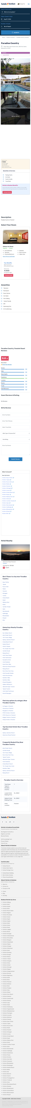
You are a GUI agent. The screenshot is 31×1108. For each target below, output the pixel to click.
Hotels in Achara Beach (8, 1090)
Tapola (4, 584)
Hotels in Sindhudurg (7, 1006)
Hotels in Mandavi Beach (8, 1067)
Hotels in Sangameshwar (8, 971)
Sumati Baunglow (7, 693)
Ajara (4, 609)
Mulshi (4, 589)
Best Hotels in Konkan (8, 875)
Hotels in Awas (6, 1082)
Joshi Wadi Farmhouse (8, 691)
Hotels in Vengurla (7, 960)
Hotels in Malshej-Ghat (7, 496)
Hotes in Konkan (17, 1098)
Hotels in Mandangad (8, 1065)
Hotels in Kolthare (7, 983)
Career (4, 891)
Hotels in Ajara (5, 503)
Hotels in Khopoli (6, 511)
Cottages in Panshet (8, 706)
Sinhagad (5, 593)
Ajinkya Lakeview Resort (9, 639)
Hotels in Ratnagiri (7, 967)
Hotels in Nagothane (7, 975)
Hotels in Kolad (6, 977)
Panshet (5, 591)
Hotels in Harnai (6, 925)
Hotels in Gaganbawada (8, 1009)
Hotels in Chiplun (7, 944)
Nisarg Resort (6, 653)
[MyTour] (8, 4)
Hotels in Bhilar (6, 1069)
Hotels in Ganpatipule (8, 942)
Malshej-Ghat (6, 602)
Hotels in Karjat (6, 494)
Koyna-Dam (6, 586)
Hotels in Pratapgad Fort (8, 1078)
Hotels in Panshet (11, 37)
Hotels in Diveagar (7, 933)
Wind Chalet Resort (7, 635)
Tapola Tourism (6, 689)
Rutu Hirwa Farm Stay (8, 671)
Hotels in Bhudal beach (8, 1088)
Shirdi (4, 604)
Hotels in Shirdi (5, 498)
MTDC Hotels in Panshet (9, 713)
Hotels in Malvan (6, 956)
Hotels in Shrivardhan (8, 937)
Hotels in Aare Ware (7, 1059)
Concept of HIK (6, 888)
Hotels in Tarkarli (7, 958)
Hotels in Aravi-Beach (8, 994)
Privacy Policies (4, 841)
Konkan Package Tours (8, 870)
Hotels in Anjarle (6, 921)
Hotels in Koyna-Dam (7, 482)
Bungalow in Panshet (8, 710)
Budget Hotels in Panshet (9, 717)
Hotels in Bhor (5, 513)
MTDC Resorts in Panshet (9, 715)
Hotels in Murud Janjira (8, 910)
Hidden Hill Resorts (7, 684)
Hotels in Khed (6, 986)
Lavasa (4, 595)
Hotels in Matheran (7, 1017)
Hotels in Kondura (7, 1057)
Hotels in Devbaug (7, 952)
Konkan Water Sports (8, 868)
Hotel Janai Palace (7, 655)
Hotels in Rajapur (7, 969)
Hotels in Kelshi (6, 923)
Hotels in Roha (6, 979)
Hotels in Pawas (6, 1055)
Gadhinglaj (5, 613)
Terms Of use (4, 843)
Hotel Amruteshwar (7, 675)
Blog (4, 893)
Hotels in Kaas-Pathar (7, 477)
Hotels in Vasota (7, 1075)
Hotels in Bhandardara (7, 509)
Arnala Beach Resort (8, 642)
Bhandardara (6, 615)
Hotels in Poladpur (7, 988)
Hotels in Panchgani (7, 1013)
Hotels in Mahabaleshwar (8, 1011)
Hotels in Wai (6, 1071)
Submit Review (15, 459)
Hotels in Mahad (6, 992)
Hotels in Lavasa (6, 490)
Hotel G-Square (6, 646)
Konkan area (15, 849)
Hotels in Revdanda (7, 914)
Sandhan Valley (6, 677)
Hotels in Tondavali (7, 1080)
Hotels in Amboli (6, 965)
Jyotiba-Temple (6, 606)
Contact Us (5, 886)
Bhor (4, 620)
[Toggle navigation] (28, 4)
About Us (5, 884)
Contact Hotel (7, 192)
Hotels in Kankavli (7, 996)
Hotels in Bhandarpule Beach (9, 1084)
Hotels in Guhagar (7, 946)
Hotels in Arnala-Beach (7, 492)
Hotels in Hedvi (6, 950)
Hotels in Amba (6, 963)
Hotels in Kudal (6, 1004)
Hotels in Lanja (6, 1002)
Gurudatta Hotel (7, 660)
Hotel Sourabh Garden (8, 673)
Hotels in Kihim (6, 908)
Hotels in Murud (6, 931)
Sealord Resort (6, 644)
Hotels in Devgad (7, 954)
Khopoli (4, 618)
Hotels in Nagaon (7, 912)
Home (3, 37)
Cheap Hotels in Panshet (9, 719)
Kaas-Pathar (6, 582)
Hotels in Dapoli (6, 919)
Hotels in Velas (6, 990)
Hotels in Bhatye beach (8, 1092)
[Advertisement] (15, 142)
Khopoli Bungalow (7, 682)
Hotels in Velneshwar (8, 948)
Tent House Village (7, 637)
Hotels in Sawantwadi (8, 998)
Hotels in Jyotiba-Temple (8, 501)
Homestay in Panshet (8, 708)
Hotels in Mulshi (6, 484)
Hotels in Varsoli (6, 917)
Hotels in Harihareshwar (8, 935)
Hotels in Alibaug (7, 902)
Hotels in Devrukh (7, 973)
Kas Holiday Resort (7, 633)
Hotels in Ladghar (7, 929)
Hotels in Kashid (6, 906)
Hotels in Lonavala (7, 1015)
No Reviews (4, 401)
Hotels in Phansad (7, 981)
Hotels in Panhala (7, 1019)
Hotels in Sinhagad (6, 488)
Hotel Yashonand (7, 657)
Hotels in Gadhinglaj (7, 507)
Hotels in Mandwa (7, 1086)
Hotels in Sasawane (7, 1061)
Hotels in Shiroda (7, 1000)
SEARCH (16, 32)
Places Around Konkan (8, 877)
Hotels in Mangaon (7, 940)
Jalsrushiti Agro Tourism (9, 686)
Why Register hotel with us (7, 831)
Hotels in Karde (6, 927)
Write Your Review (7, 364)
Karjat (4, 600)
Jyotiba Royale (6, 651)
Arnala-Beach (6, 597)
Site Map (5, 895)
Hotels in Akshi (6, 904)
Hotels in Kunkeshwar (8, 1052)
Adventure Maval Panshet (9, 561)
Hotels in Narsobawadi (7, 505)
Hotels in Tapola (6, 479)
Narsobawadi (6, 611)
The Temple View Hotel (8, 648)
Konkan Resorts (6, 866)
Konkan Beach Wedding (8, 873)
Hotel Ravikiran (6, 662)
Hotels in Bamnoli (7, 1073)
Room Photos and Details (9, 256)
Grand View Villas (7, 664)
